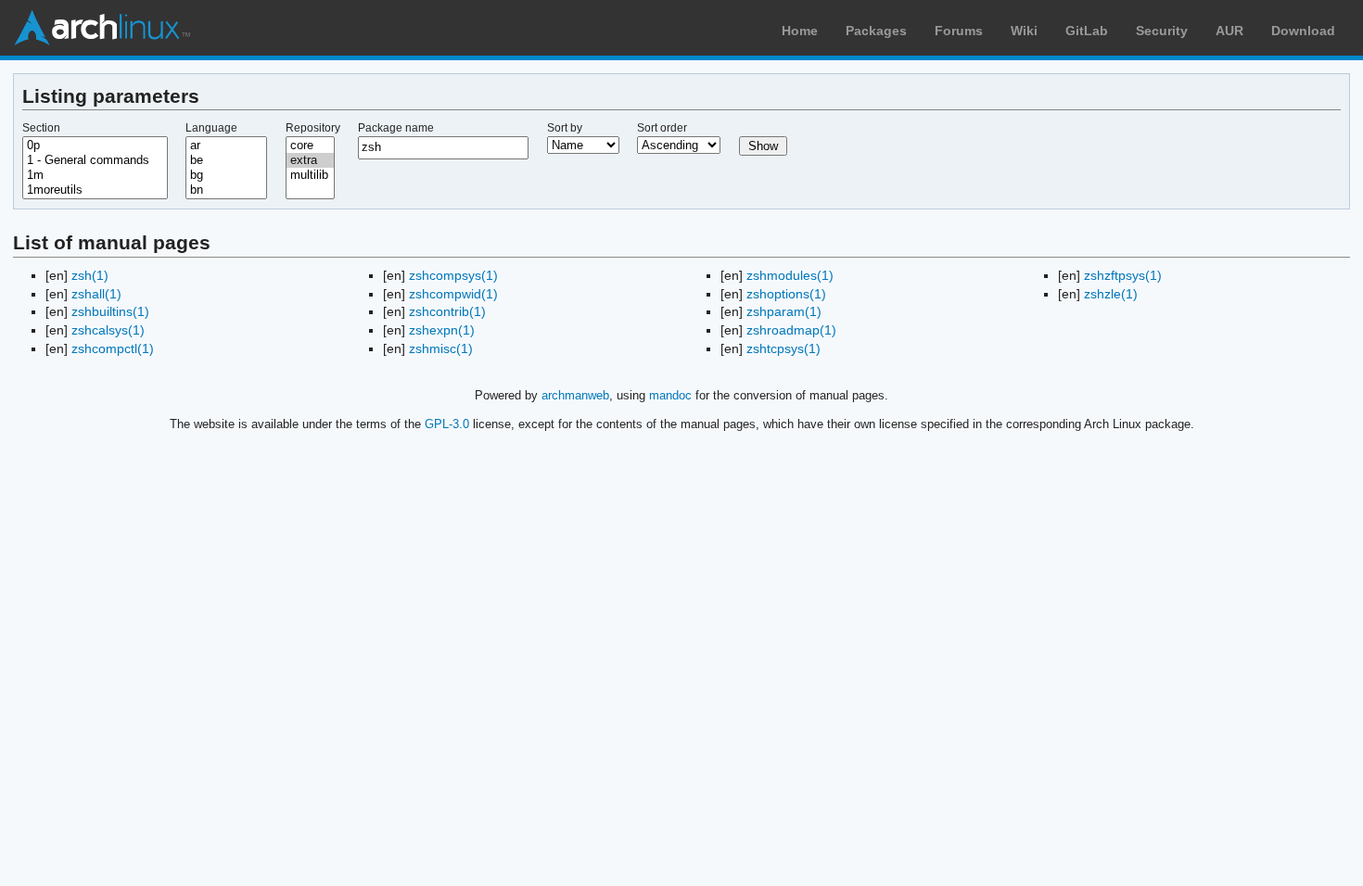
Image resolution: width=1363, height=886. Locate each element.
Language (211, 127)
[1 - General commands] (95, 160)
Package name (396, 127)
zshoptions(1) (786, 293)
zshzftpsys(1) (1123, 275)
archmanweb (575, 395)
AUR (1229, 30)
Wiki (1024, 30)
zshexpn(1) (442, 330)
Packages (876, 30)
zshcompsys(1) (453, 275)
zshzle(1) (1111, 293)
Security (1162, 30)
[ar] (226, 145)
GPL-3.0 (447, 424)
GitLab (1086, 30)
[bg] (226, 175)
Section (41, 127)
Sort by (564, 127)
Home (800, 30)
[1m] (95, 175)
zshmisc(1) (441, 348)
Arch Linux (102, 27)
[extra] (311, 160)
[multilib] (311, 175)
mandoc (670, 395)
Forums (959, 30)
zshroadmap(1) (791, 330)
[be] (226, 160)
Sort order (662, 127)
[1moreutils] (95, 190)
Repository (313, 127)
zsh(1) (89, 275)
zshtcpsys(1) (783, 348)
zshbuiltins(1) (110, 311)
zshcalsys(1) (108, 330)
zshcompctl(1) (112, 348)
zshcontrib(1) (447, 311)
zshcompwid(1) (453, 293)
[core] (311, 145)
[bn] (226, 190)
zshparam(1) (784, 311)
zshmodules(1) (790, 275)
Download (1303, 30)
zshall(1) (96, 293)
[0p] (95, 145)
